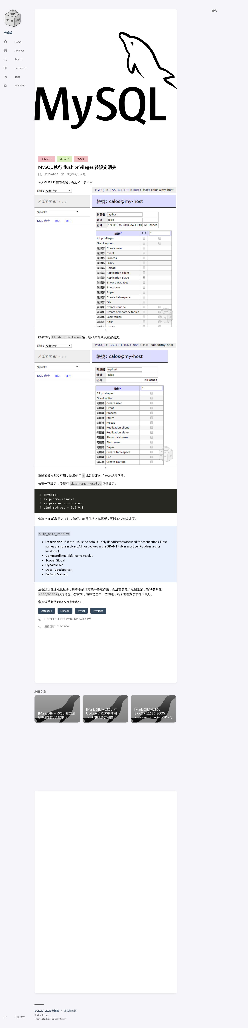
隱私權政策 (70, 1010)
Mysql (81, 610)
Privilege (98, 610)
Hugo (46, 1015)
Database (46, 158)
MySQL (81, 158)
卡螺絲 (8, 32)
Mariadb (65, 610)
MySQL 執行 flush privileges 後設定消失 (77, 167)
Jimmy (63, 1018)
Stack (45, 1018)
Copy (167, 495)
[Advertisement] (214, 155)
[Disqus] (105, 843)
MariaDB (64, 158)
